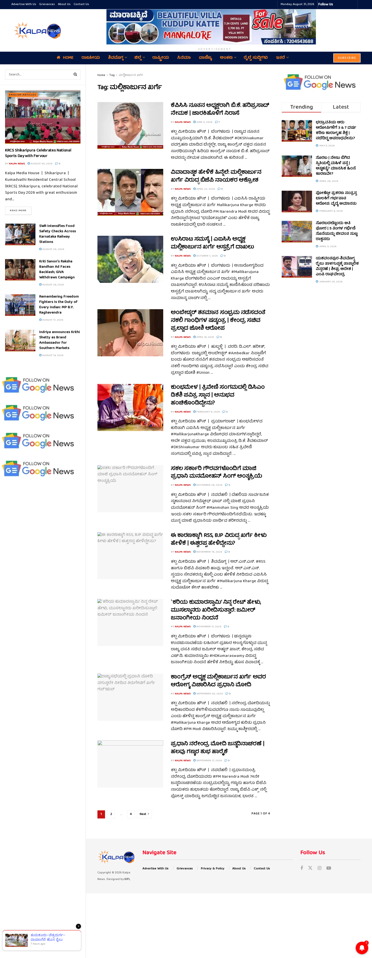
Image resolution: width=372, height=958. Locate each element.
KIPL (127, 879)
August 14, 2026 (52, 355)
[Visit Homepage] (36, 30)
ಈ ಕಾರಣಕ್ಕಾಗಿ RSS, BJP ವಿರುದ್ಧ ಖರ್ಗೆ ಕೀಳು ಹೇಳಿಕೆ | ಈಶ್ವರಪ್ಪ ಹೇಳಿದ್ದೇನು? (219, 540)
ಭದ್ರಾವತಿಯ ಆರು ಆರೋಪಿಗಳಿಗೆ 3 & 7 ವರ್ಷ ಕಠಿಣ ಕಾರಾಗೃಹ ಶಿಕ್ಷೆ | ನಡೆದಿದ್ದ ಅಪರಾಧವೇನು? (336, 130)
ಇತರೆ (280, 58)
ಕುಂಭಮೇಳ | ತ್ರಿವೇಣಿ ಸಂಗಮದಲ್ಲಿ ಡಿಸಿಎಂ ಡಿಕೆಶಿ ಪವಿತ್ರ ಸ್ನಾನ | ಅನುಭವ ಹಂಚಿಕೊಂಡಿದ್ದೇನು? (217, 395)
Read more (20, 210)
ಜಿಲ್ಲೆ (137, 58)
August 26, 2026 (53, 284)
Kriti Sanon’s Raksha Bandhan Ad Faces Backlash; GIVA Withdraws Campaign (57, 269)
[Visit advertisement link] (215, 27)
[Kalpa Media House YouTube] (352, 4)
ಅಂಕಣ (226, 58)
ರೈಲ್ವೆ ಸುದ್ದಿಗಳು (256, 58)
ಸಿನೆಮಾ (184, 58)
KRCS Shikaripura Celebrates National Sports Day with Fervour (38, 153)
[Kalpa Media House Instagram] (343, 4)
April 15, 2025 (205, 337)
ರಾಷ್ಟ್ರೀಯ (160, 58)
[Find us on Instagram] (319, 868)
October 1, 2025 (207, 255)
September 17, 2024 (209, 760)
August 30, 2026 (41, 163)
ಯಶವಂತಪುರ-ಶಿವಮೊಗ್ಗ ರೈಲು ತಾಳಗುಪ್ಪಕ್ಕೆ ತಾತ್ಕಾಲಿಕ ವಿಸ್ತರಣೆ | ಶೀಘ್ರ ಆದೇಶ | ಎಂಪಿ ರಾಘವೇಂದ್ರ (337, 266)
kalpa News (17, 163)
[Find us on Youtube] (328, 868)
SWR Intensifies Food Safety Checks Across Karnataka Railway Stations (57, 234)
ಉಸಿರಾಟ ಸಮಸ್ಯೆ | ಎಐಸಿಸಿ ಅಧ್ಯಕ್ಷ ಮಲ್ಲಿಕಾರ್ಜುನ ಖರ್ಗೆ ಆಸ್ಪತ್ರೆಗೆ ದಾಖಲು (212, 243)
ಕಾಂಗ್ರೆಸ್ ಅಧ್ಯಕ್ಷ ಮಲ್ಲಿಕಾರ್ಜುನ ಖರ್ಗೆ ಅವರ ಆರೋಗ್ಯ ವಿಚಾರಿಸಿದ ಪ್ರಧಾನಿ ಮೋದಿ (218, 681)
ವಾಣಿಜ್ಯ (205, 58)
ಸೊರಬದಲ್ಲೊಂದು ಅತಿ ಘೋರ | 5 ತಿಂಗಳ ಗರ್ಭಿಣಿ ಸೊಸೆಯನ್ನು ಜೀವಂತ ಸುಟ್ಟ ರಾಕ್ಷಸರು (337, 231)
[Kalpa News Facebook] (337, 4)
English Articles (22, 95)
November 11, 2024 (208, 626)
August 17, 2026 (52, 320)
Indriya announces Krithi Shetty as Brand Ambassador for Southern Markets (59, 340)
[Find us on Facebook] (301, 868)
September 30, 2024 (209, 693)
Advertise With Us (23, 4)
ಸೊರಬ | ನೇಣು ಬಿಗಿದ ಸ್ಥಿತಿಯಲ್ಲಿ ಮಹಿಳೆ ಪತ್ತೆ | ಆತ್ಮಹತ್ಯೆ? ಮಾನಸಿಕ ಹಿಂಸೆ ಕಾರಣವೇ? (336, 166)
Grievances (47, 4)
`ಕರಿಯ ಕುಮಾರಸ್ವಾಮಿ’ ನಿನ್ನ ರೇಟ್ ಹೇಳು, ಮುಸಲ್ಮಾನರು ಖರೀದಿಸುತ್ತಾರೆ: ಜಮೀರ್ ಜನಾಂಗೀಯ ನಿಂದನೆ (216, 610)
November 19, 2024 (209, 552)
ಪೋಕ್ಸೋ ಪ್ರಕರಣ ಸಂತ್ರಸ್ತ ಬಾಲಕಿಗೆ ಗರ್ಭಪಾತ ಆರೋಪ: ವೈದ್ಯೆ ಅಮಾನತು (336, 198)
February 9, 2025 (208, 411)
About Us (64, 4)
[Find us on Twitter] (310, 868)
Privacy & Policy (212, 869)
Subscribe (347, 58)
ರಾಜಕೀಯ (90, 58)
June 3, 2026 (204, 122)
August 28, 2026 (53, 249)
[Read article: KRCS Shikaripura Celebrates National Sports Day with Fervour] (42, 117)
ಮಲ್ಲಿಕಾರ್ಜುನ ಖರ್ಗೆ (131, 75)
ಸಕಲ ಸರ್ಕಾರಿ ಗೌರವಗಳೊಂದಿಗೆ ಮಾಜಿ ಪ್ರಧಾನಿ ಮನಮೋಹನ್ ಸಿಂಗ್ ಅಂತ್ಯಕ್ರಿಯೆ (216, 473)
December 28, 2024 (209, 485)
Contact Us (81, 4)
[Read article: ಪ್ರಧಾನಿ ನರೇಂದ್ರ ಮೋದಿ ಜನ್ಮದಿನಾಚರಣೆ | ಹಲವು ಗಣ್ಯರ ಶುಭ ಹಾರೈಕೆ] (130, 764)
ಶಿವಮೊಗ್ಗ (115, 58)
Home (68, 58)
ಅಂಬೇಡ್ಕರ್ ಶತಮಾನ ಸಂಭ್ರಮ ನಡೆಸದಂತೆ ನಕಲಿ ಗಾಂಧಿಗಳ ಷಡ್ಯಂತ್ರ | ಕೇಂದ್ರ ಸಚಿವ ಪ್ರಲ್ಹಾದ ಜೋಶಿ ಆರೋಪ (218, 321)
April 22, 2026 (205, 189)
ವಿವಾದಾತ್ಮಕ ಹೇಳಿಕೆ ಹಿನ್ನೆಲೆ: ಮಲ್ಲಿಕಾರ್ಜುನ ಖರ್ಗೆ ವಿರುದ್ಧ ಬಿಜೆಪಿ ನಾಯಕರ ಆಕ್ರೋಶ (216, 176)
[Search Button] (75, 75)
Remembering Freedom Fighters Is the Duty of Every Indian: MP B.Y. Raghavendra (59, 305)
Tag (112, 75)
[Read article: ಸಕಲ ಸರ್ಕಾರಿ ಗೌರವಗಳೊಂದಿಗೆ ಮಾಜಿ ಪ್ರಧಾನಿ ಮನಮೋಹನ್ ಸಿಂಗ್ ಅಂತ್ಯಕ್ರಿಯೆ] (130, 488)
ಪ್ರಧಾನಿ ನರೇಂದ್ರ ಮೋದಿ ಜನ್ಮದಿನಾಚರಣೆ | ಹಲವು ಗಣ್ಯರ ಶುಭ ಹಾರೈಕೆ (217, 748)
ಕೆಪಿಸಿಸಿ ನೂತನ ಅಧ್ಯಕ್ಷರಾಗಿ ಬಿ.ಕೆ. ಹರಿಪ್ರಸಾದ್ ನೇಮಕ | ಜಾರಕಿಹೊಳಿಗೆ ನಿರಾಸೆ (220, 110)
